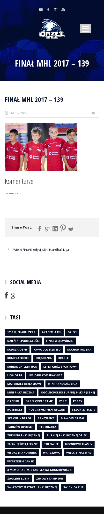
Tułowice (51, 444)
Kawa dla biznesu (47, 349)
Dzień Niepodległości (23, 341)
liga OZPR (14, 375)
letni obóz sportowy (60, 366)
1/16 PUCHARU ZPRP (21, 332)
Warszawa (51, 452)
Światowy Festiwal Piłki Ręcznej (32, 487)
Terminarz (47, 427)
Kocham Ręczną (79, 349)
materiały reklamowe (24, 384)
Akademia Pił (51, 332)
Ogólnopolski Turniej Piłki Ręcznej (68, 392)
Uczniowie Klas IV (78, 444)
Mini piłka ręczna (20, 392)
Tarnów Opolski (20, 427)
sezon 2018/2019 (83, 409)
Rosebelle (14, 409)
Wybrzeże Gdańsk (20, 461)
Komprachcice (18, 358)
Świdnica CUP (73, 487)
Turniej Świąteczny (22, 444)
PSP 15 (77, 401)
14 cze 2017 (18, 113)
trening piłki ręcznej (23, 435)
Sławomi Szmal (73, 418)
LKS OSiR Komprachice (45, 375)
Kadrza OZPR (17, 349)
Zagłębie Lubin (18, 478)
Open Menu (85, 28)
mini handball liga (62, 384)
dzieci (72, 332)
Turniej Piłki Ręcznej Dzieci (67, 435)
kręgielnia (44, 358)
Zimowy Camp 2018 (49, 478)
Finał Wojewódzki (60, 341)
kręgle (63, 358)
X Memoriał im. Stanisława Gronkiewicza (39, 470)
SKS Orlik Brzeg (19, 418)
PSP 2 (63, 401)
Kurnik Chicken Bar (22, 366)
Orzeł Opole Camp (39, 401)
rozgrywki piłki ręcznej (47, 409)
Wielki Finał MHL (78, 452)
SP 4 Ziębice (46, 418)
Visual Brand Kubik (22, 452)
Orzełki (13, 401)
